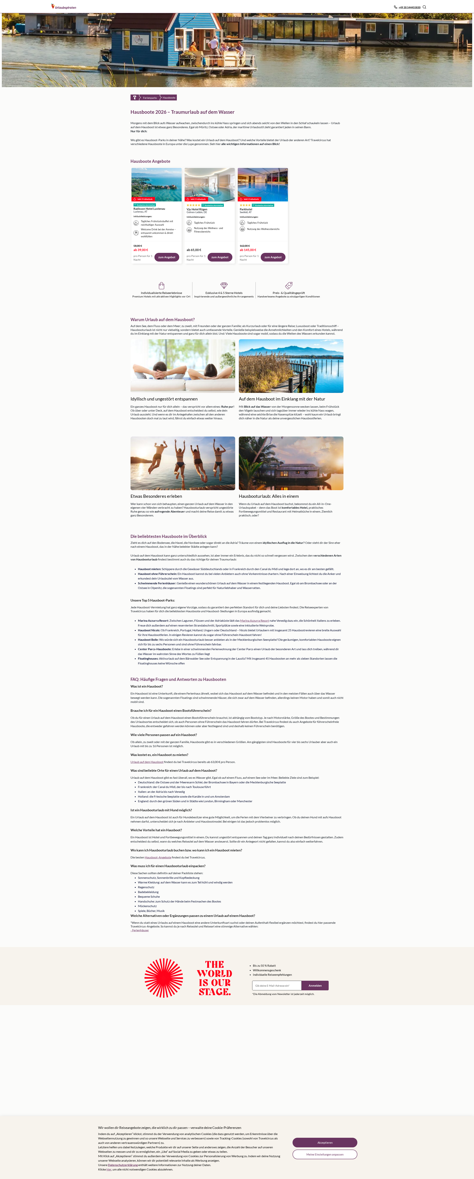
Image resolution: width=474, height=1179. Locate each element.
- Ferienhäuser (140, 930)
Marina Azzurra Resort (254, 620)
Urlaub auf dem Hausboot (147, 762)
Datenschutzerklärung (123, 1165)
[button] (424, 7)
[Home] (135, 97)
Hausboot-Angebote (158, 857)
